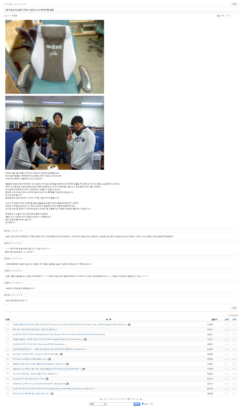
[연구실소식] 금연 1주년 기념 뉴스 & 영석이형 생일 (35, 354)
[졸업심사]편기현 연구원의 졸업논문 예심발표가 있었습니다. (39, 364)
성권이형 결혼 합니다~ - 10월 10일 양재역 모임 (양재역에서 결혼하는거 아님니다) (48, 349)
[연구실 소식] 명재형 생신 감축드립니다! (30, 393)
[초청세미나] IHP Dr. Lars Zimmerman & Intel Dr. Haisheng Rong (39, 384)
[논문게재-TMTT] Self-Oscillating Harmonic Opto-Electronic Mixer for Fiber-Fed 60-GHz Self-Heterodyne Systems (59, 334)
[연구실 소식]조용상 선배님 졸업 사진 (29, 359)
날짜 (227, 319)
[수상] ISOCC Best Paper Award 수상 (28, 379)
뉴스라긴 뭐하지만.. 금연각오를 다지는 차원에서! (34, 374)
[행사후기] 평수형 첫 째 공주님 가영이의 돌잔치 (34, 329)
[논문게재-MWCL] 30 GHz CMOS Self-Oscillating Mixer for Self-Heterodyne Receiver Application (53, 388)
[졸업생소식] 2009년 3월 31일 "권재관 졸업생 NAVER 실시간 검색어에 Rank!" (46, 369)
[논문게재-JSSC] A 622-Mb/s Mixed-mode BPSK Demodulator (38, 344)
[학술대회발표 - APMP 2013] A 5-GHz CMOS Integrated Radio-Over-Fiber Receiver (47, 339)
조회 (234, 319)
